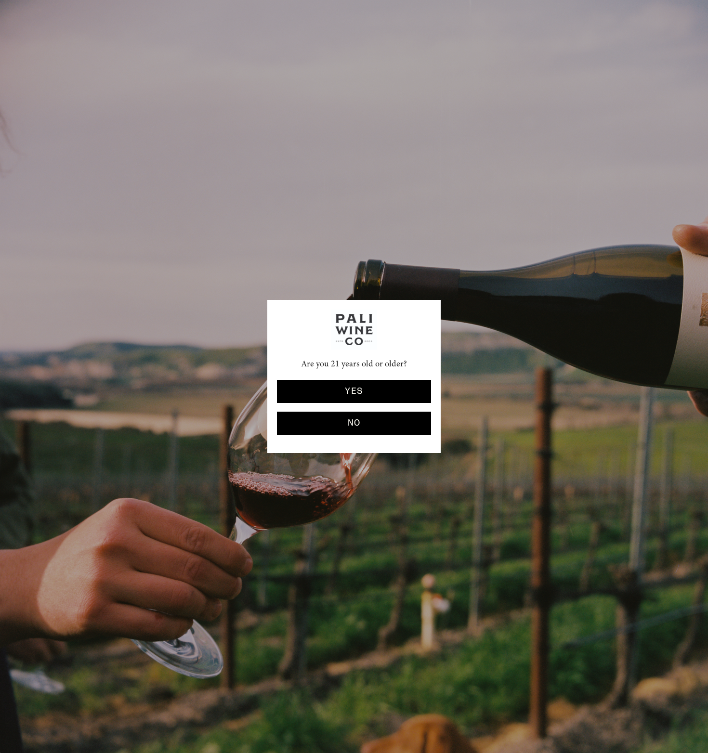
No (354, 423)
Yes (354, 391)
